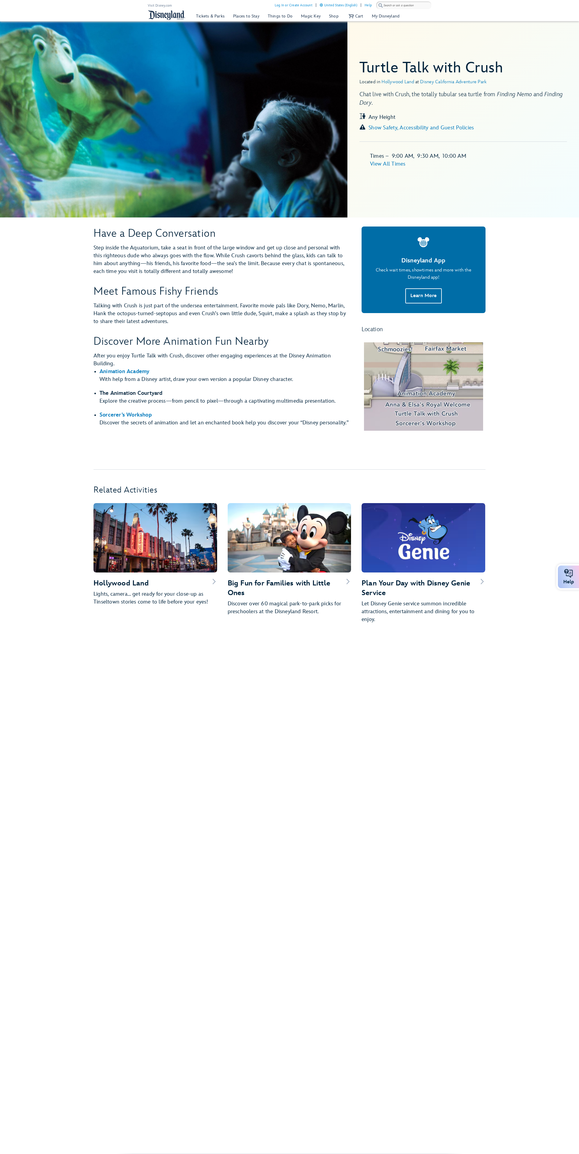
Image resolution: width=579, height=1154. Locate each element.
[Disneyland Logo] (167, 15)
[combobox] (404, 5)
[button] (355, 16)
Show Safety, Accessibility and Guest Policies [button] (421, 128)
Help (368, 5)
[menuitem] (321, 5)
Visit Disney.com (160, 6)
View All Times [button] (388, 164)
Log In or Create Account (293, 5)
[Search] (381, 5)
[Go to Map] (423, 386)
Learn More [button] (423, 296)
